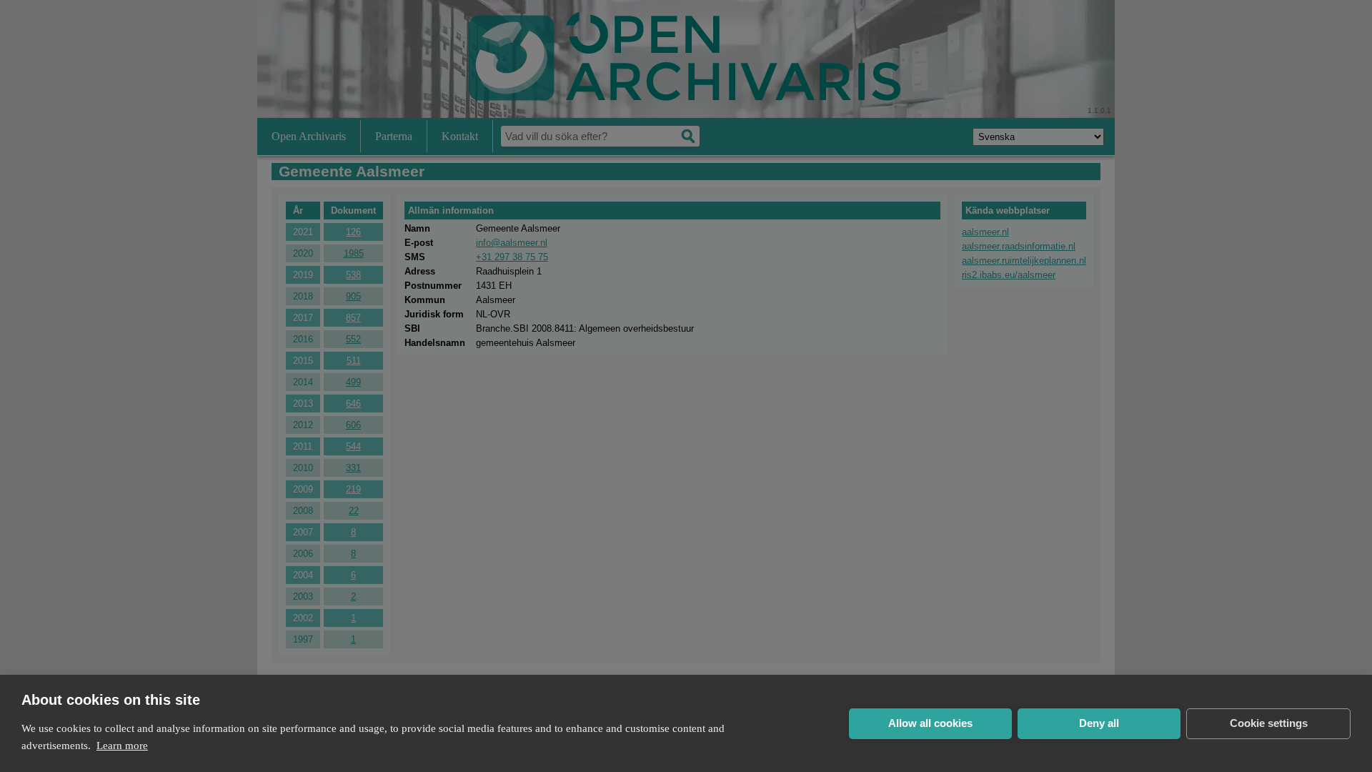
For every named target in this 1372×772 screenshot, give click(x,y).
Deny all (1099, 723)
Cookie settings (1269, 723)
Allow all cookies (930, 723)
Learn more (122, 745)
